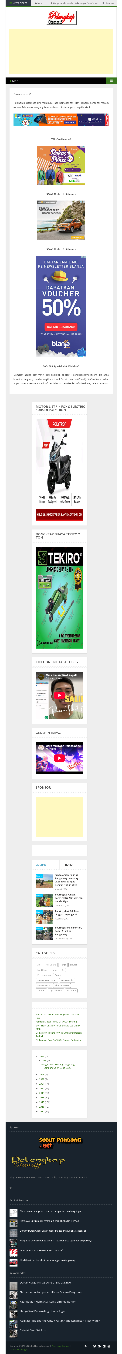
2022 (42, 1079)
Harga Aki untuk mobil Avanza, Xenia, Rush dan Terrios (49, 1220)
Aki (38, 964)
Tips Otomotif (56, 990)
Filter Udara (50, 964)
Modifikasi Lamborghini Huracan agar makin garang (47, 1260)
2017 (42, 1102)
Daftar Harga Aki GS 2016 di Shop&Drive (45, 1282)
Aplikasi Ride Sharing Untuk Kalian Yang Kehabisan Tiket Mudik (60, 1320)
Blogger (24, 1349)
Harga (63, 964)
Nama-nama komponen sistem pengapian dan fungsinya (50, 1211)
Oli (62, 970)
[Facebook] (90, 1346)
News (54, 970)
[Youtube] (109, 1346)
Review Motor (44, 985)
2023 (42, 1074)
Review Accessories (47, 980)
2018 (42, 1097)
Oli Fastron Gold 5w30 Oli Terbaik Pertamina (58, 1040)
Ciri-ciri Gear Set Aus (33, 1330)
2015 (42, 1111)
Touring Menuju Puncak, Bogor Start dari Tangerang (68, 931)
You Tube (71, 990)
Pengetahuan (44, 975)
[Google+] (99, 1346)
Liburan (39, 876)
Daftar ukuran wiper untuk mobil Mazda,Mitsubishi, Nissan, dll (53, 1230)
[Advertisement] (65, 51)
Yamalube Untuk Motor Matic (51, 3)
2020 (42, 1088)
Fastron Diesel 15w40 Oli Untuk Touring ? (57, 1021)
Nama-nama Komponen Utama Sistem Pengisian (50, 1292)
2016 (42, 1106)
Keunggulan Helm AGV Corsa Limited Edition (48, 1301)
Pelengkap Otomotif (61, 1346)
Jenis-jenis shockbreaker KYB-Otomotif (41, 1250)
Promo (58, 975)
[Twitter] (94, 1346)
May (44, 1060)
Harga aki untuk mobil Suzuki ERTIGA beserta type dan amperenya (56, 1240)
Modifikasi (42, 970)
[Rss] (85, 1346)
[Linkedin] (104, 1346)
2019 (42, 1092)
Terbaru (41, 990)
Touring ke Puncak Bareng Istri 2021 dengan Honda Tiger (69, 898)
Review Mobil (67, 980)
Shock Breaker (62, 985)
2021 (42, 1083)
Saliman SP (14, 1349)
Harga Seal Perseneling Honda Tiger (42, 1311)
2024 (42, 1056)
